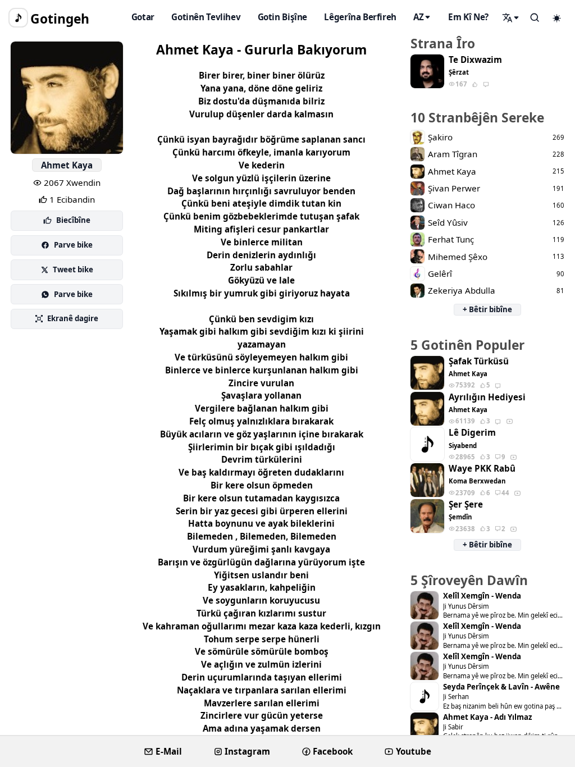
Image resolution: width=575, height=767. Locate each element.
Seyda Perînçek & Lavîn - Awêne (501, 687)
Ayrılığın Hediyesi (487, 397)
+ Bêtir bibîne (487, 309)
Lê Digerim (472, 432)
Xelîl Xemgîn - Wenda (482, 596)
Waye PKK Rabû (482, 468)
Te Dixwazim (475, 59)
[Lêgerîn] (511, 17)
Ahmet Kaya (67, 165)
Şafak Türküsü (479, 361)
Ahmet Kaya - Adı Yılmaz (487, 717)
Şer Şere (466, 504)
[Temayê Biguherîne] (557, 18)
